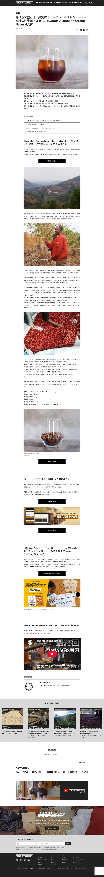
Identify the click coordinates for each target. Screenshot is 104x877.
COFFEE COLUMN (70, 772)
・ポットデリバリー (76, 862)
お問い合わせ (83, 868)
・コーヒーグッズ (53, 859)
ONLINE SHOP (40, 2)
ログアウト (25, 868)
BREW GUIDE (37, 772)
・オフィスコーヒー (76, 864)
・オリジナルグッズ (54, 864)
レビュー (49, 868)
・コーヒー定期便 (75, 857)
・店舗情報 (39, 864)
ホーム (38, 856)
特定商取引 (64, 868)
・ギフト (52, 861)
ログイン (19, 868)
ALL (17, 772)
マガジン (63, 856)
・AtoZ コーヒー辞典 (42, 859)
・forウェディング (75, 861)
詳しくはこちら (52, 828)
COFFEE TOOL (53, 772)
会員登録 (32, 868)
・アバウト (39, 857)
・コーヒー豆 (53, 857)
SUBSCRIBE (49, 2)
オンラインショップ (54, 856)
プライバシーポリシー (73, 868)
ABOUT (70, 2)
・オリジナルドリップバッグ (78, 859)
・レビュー (39, 862)
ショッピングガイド (40, 868)
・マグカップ (53, 862)
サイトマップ (56, 868)
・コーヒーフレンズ (41, 861)
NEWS (18, 13)
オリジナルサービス (76, 856)
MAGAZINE (57, 2)
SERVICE (64, 2)
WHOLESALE (78, 2)
